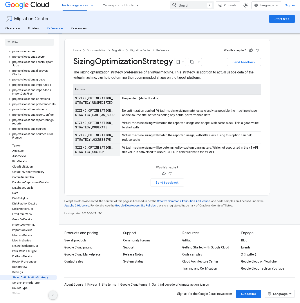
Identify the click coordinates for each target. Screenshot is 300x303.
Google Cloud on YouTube (259, 261)
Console (230, 5)
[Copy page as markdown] (192, 62)
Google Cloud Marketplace (82, 254)
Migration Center (31, 19)
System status (133, 261)
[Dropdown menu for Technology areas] (93, 5)
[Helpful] (251, 50)
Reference (55, 28)
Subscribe (248, 294)
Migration (118, 50)
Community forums (136, 240)
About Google (73, 284)
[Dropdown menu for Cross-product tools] (139, 5)
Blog (244, 240)
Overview (12, 28)
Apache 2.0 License (76, 205)
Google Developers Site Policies (135, 205)
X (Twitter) (248, 254)
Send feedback (244, 62)
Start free (282, 19)
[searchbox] (29, 42)
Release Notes (133, 254)
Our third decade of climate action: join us (180, 284)
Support (128, 247)
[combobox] (192, 5)
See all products (75, 240)
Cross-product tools (118, 5)
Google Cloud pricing (78, 247)
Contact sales (73, 261)
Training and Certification (199, 268)
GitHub (187, 240)
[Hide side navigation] (53, 295)
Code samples (192, 254)
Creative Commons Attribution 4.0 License (183, 201)
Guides (33, 28)
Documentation (96, 50)
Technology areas (75, 5)
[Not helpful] (257, 50)
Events (246, 247)
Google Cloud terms (134, 284)
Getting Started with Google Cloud (205, 247)
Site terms (109, 284)
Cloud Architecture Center (200, 261)
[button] (28, 51)
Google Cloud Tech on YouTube (262, 268)
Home (77, 50)
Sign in (290, 5)
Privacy (92, 284)
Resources (79, 28)
